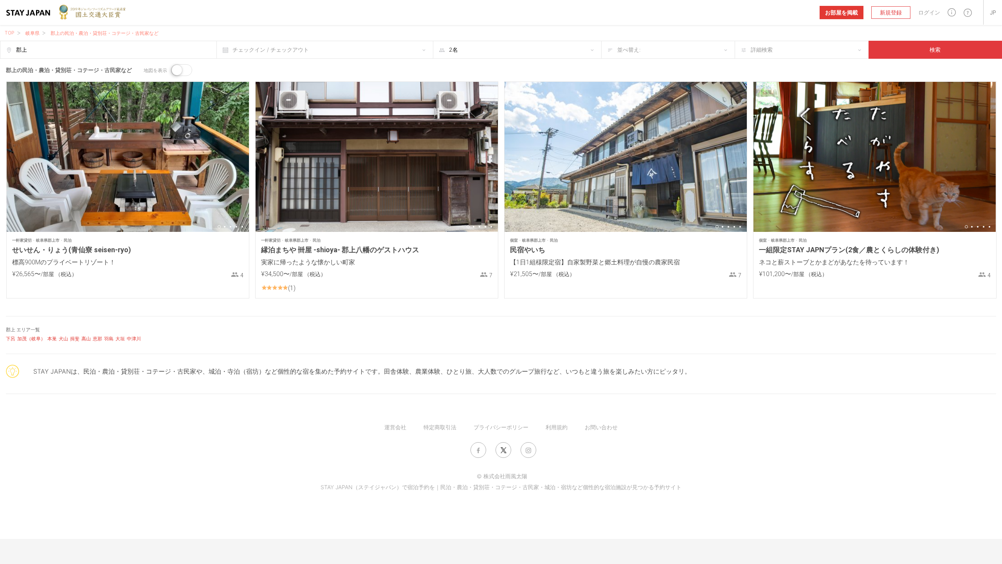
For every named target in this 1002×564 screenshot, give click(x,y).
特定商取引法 (440, 427)
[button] (952, 12)
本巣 (52, 339)
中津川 (134, 339)
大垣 (120, 339)
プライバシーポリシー (501, 427)
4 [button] (236, 227)
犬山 (63, 339)
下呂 (10, 339)
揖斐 (74, 339)
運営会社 (395, 427)
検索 (935, 49)
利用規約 (557, 427)
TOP (9, 33)
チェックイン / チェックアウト (270, 49)
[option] (128, 157)
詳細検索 (762, 49)
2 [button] (224, 227)
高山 (86, 339)
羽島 (109, 339)
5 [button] (242, 227)
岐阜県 (32, 33)
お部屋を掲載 (841, 12)
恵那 (97, 339)
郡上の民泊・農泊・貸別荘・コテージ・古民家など (104, 33)
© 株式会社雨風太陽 (502, 476)
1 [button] (219, 226)
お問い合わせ (601, 427)
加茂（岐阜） (31, 339)
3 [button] (230, 227)
